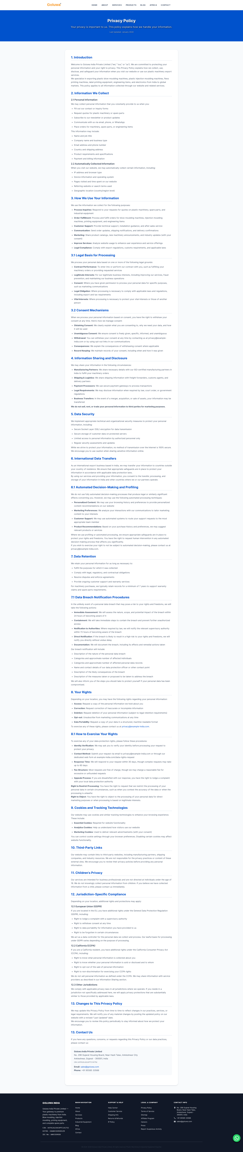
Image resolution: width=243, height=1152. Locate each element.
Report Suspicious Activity (151, 1129)
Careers (144, 1122)
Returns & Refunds (115, 1118)
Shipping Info (113, 1115)
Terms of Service (147, 1111)
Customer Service (115, 1111)
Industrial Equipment (83, 1122)
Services (117, 5)
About (105, 5)
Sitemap (144, 1115)
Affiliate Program (147, 1118)
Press (143, 1125)
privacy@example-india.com (135, 726)
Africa (153, 5)
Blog (143, 5)
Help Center (113, 1108)
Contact (165, 5)
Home (94, 5)
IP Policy (111, 1122)
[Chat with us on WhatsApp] (236, 1138)
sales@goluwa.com (90, 1066)
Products (131, 5)
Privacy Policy (146, 1108)
